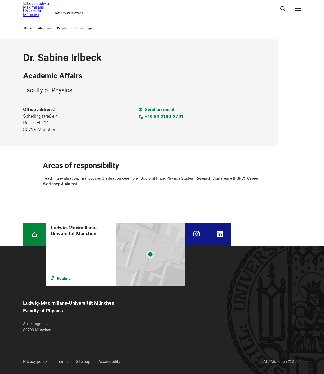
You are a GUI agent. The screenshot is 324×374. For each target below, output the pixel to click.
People (62, 28)
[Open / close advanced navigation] (298, 9)
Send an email (159, 109)
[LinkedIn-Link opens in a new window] (219, 234)
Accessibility (109, 361)
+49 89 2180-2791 (164, 116)
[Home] (34, 234)
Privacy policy (35, 361)
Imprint (62, 361)
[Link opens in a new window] (115, 254)
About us (44, 28)
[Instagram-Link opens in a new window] (196, 234)
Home (28, 28)
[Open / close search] (282, 8)
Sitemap (83, 361)
